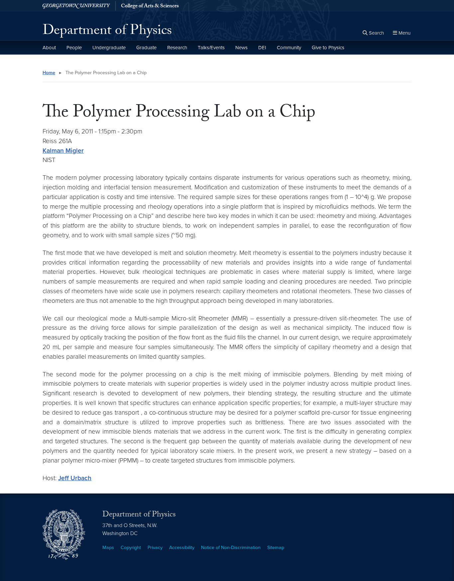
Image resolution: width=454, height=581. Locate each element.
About (49, 48)
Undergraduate (109, 48)
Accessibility (181, 547)
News (241, 48)
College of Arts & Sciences (150, 7)
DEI (262, 48)
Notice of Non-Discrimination (231, 547)
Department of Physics (107, 32)
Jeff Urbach (74, 478)
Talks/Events (211, 48)
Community (289, 48)
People (74, 48)
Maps (108, 547)
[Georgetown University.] (76, 6)
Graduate (146, 48)
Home (49, 73)
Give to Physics (328, 48)
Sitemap (275, 547)
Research (177, 48)
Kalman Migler (63, 150)
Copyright (131, 547)
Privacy (155, 547)
